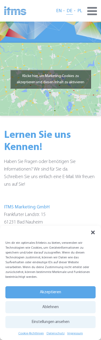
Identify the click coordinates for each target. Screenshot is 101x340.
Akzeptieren (50, 292)
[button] (93, 232)
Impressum (75, 333)
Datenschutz (56, 333)
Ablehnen (50, 307)
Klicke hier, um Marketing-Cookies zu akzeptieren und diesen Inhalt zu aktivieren (50, 79)
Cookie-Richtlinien (31, 333)
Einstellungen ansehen (50, 322)
